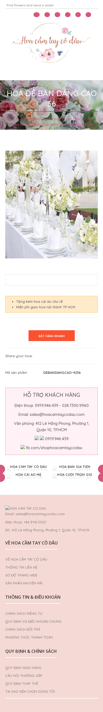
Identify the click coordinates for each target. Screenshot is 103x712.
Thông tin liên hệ (21, 567)
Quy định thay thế (21, 683)
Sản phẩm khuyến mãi (24, 583)
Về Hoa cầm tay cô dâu (26, 559)
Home (13, 73)
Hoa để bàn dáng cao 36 (72, 124)
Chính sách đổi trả (22, 629)
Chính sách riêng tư (23, 613)
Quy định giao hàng (23, 668)
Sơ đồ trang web (21, 575)
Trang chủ (32, 119)
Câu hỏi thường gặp (23, 675)
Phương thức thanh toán (29, 637)
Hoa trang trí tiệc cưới (61, 119)
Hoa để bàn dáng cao (30, 124)
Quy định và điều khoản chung (33, 621)
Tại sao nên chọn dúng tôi (30, 691)
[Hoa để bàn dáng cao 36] (51, 204)
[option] (28, 469)
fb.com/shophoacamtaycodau (54, 447)
